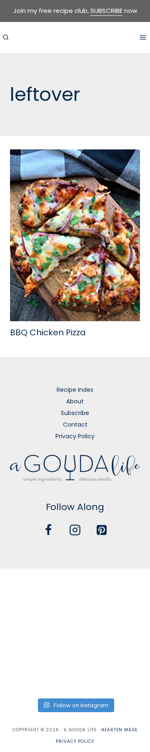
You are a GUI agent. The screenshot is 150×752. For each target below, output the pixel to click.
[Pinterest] (101, 530)
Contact (75, 424)
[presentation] (75, 235)
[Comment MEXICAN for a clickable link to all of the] (126, 617)
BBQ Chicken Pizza (48, 332)
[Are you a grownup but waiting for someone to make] (126, 587)
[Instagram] (75, 530)
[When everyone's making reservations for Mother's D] (23, 617)
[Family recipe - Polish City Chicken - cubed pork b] (23, 648)
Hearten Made (119, 730)
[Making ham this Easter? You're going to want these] (23, 678)
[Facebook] (48, 530)
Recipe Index (75, 390)
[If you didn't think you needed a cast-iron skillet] (74, 617)
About (75, 401)
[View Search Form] (5, 37)
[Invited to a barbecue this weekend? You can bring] (23, 587)
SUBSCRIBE (106, 10)
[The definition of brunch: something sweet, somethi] (126, 648)
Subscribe (75, 413)
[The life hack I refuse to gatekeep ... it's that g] (74, 648)
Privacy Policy (75, 436)
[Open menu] (142, 37)
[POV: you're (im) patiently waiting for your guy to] (74, 587)
